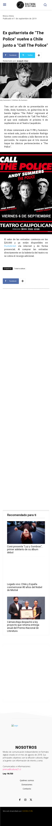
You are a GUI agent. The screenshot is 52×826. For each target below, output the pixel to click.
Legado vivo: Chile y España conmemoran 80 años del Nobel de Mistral (24, 587)
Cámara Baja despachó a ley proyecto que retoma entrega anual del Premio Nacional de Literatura (23, 626)
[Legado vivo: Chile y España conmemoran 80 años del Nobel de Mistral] (26, 570)
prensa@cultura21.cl (12, 769)
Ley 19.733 (8, 773)
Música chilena (8, 16)
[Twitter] (31, 800)
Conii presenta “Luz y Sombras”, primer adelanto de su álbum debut (24, 549)
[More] (39, 55)
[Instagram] (25, 800)
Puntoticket (10, 246)
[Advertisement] (26, 400)
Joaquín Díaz (22, 61)
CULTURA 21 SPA (27, 811)
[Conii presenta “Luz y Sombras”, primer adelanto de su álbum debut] (26, 532)
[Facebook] (20, 800)
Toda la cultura (19, 269)
